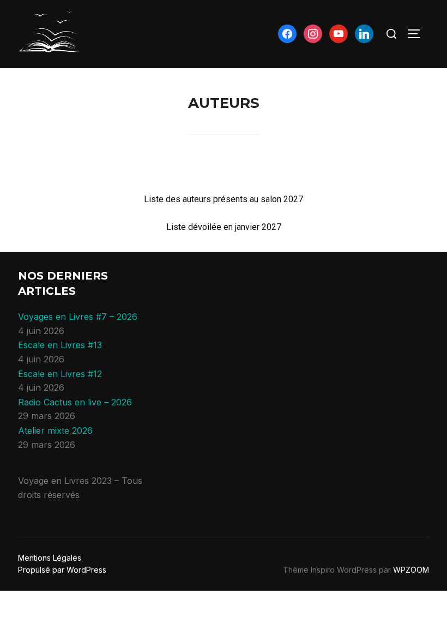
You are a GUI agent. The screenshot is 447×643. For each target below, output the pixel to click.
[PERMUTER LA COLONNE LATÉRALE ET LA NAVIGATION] (418, 34)
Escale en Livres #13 (60, 344)
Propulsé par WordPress (62, 569)
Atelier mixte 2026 (55, 430)
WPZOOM (411, 569)
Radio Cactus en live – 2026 (75, 402)
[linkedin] (364, 33)
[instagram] (313, 33)
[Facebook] (287, 33)
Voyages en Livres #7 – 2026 (77, 316)
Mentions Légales (49, 557)
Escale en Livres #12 (60, 373)
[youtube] (338, 33)
